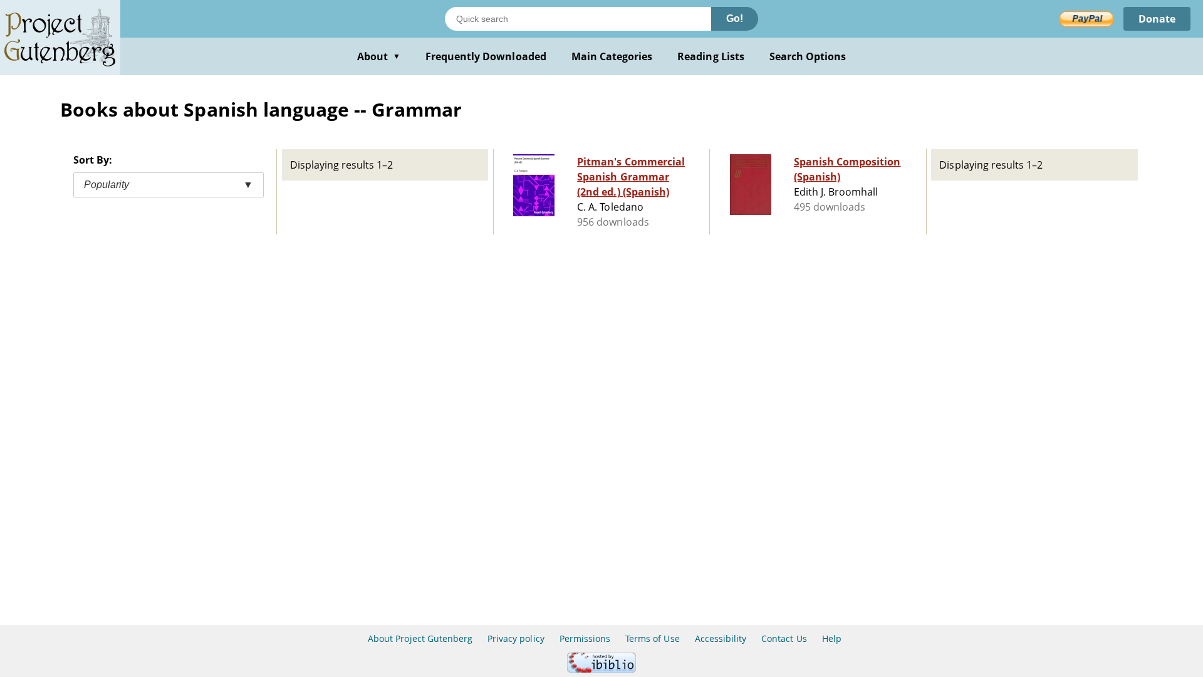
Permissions (585, 638)
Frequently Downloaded (485, 56)
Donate (1156, 19)
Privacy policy (515, 638)
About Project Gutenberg (420, 638)
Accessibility (721, 638)
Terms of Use (652, 638)
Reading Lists (710, 56)
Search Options (807, 56)
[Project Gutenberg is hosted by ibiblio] (601, 669)
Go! (734, 18)
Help (831, 638)
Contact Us (783, 638)
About (378, 56)
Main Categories (612, 56)
